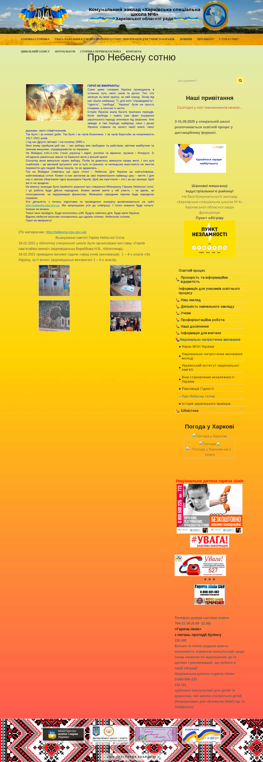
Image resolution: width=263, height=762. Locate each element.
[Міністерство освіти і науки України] (63, 740)
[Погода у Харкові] (210, 436)
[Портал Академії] (156, 741)
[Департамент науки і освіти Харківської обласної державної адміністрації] (109, 742)
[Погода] (209, 443)
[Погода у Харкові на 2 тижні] (209, 451)
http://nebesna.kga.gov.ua (42, 205)
